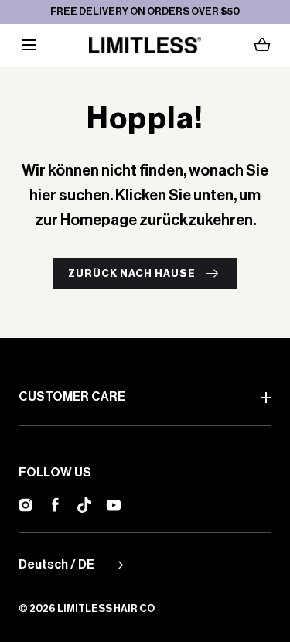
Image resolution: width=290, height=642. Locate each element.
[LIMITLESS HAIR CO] (145, 45)
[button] (28, 45)
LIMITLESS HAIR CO (106, 608)
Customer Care (72, 397)
